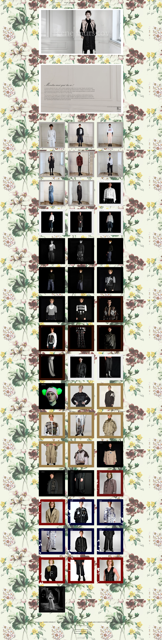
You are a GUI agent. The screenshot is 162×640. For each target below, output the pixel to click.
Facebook (122, 622)
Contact (97, 2)
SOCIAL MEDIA (85, 2)
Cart (107, 2)
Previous (42, 89)
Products (57, 2)
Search (130, 622)
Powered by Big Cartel (81, 638)
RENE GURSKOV (70, 2)
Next (120, 89)
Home (32, 622)
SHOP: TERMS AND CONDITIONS (94, 622)
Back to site (81, 631)
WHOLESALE (75, 622)
